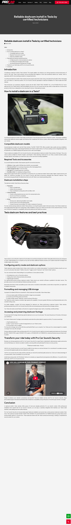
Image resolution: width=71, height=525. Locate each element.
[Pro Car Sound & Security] (8, 2)
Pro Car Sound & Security (28, 341)
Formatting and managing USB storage (19, 61)
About (24, 2)
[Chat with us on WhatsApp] (68, 516)
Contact (45, 2)
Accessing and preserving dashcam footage (20, 63)
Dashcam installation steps (16, 56)
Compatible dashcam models (17, 53)
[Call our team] (68, 521)
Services (30, 2)
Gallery (36, 2)
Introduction (10, 50)
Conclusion (9, 66)
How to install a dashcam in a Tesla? (15, 51)
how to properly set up (21, 260)
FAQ (41, 2)
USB (20, 165)
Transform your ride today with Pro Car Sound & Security (20, 65)
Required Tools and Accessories (17, 55)
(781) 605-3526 (63, 2)
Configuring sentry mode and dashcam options (21, 60)
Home (19, 2)
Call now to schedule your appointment (34, 357)
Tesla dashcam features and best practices (17, 58)
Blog (50, 2)
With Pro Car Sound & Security (11, 348)
